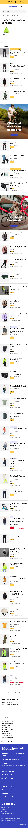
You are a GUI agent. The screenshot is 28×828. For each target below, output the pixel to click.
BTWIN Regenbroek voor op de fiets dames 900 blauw (18, 490)
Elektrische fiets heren (7, 737)
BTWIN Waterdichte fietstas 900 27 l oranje (18, 622)
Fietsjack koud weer (6, 725)
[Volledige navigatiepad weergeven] (2, 15)
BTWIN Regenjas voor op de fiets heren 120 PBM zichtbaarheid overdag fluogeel (18, 650)
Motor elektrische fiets (7, 721)
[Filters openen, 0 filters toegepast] (3, 42)
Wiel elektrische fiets (6, 735)
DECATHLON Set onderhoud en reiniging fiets (18, 171)
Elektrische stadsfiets (7, 729)
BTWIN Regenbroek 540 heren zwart (18, 142)
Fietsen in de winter (6, 713)
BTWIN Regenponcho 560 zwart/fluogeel (16, 359)
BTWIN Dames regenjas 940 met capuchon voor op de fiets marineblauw (18, 462)
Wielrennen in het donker (7, 710)
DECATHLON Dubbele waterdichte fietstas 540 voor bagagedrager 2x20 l (18, 373)
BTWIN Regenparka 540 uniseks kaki (18, 635)
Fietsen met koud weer (7, 706)
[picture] (4, 53)
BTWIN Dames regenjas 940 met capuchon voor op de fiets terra (18, 429)
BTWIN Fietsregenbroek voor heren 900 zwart (17, 535)
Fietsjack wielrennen (6, 733)
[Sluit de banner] (25, 2)
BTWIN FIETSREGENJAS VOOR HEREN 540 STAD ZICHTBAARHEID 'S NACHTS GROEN (17, 330)
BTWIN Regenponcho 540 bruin (18, 300)
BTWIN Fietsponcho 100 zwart (17, 78)
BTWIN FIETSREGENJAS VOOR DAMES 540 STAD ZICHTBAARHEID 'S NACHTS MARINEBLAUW (17, 520)
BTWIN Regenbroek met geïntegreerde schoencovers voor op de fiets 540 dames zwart (18, 66)
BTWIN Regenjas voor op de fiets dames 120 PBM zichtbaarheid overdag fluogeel (18, 288)
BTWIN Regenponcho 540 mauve (18, 313)
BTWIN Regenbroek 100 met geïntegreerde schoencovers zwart (18, 52)
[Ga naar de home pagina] (12, 6)
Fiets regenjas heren (6, 717)
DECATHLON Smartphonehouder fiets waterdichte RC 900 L (18, 504)
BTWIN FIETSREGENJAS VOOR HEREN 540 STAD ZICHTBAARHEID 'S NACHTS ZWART (17, 594)
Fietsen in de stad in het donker (9, 704)
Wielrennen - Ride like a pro (8, 741)
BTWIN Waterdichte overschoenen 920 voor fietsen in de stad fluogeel (18, 477)
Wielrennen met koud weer (8, 715)
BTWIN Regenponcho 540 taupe (18, 246)
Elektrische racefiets (6, 727)
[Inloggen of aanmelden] (21, 6)
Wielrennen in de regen (6, 35)
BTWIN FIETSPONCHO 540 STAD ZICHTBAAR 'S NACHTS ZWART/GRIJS (18, 550)
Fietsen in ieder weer (6, 708)
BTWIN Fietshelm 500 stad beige (18, 608)
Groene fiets (4, 739)
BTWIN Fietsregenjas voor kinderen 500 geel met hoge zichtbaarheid (17, 663)
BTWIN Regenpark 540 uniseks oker (18, 579)
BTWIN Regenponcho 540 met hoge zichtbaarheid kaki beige (18, 386)
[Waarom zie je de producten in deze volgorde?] (2, 46)
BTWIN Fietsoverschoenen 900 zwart (18, 156)
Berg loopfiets (5, 731)
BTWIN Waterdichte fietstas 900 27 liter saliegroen (18, 399)
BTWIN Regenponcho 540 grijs (18, 232)
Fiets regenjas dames (7, 723)
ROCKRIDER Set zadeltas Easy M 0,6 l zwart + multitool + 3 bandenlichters (18, 184)
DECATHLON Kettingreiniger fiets (18, 273)
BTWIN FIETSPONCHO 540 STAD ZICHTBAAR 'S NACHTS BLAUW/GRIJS (18, 445)
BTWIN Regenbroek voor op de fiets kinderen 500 (18, 260)
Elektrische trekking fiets (8, 719)
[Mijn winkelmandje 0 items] (25, 6)
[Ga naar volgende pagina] (19, 692)
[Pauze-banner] (23, 2)
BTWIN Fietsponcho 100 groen (18, 91)
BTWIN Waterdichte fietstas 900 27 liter (18, 345)
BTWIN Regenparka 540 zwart (18, 677)
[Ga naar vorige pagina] (8, 692)
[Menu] (3, 6)
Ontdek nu (14, 135)
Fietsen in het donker (6, 702)
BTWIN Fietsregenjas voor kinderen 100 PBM (17, 564)
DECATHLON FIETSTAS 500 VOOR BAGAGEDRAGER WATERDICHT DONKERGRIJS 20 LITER (18, 413)
